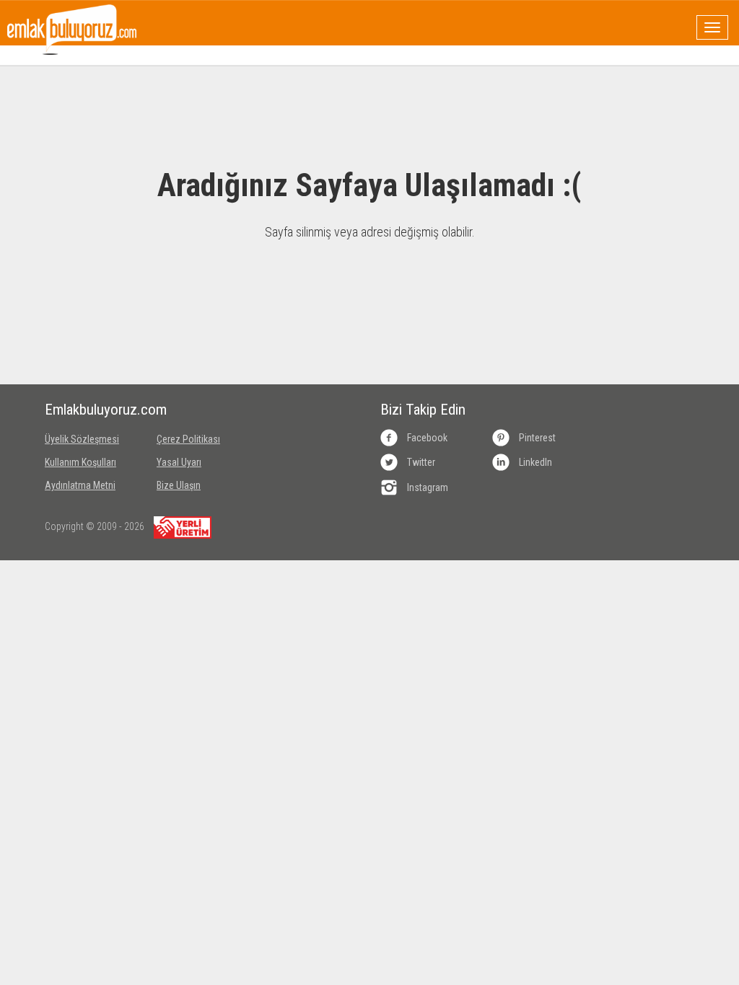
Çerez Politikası (188, 439)
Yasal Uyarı (179, 462)
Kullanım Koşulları (80, 462)
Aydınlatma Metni (80, 485)
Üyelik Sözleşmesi (82, 439)
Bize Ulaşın (179, 485)
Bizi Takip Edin (422, 409)
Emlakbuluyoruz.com (90, 409)
